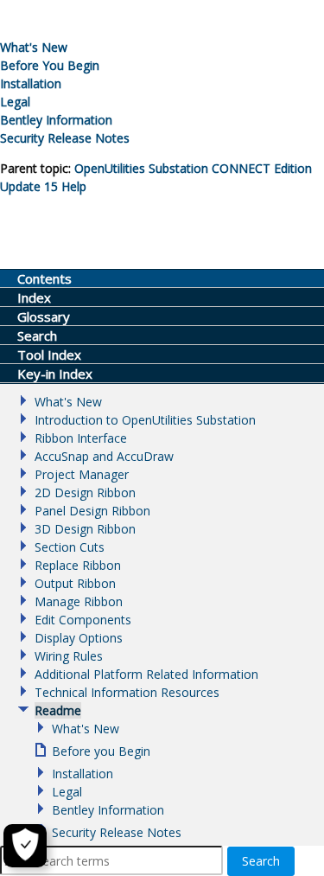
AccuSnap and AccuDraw (104, 456)
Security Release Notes (65, 138)
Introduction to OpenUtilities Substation (145, 420)
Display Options (79, 638)
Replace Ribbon (78, 565)
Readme (58, 710)
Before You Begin (49, 65)
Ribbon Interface (81, 438)
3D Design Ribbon (85, 529)
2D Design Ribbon (85, 492)
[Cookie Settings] (25, 845)
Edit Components (83, 619)
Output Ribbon (75, 583)
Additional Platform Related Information (146, 674)
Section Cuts (70, 547)
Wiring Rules (69, 656)
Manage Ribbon (79, 601)
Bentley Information (56, 120)
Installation (30, 83)
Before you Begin (101, 751)
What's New (33, 47)
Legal (15, 101)
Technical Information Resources (127, 692)
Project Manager (82, 474)
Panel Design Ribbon (92, 510)
